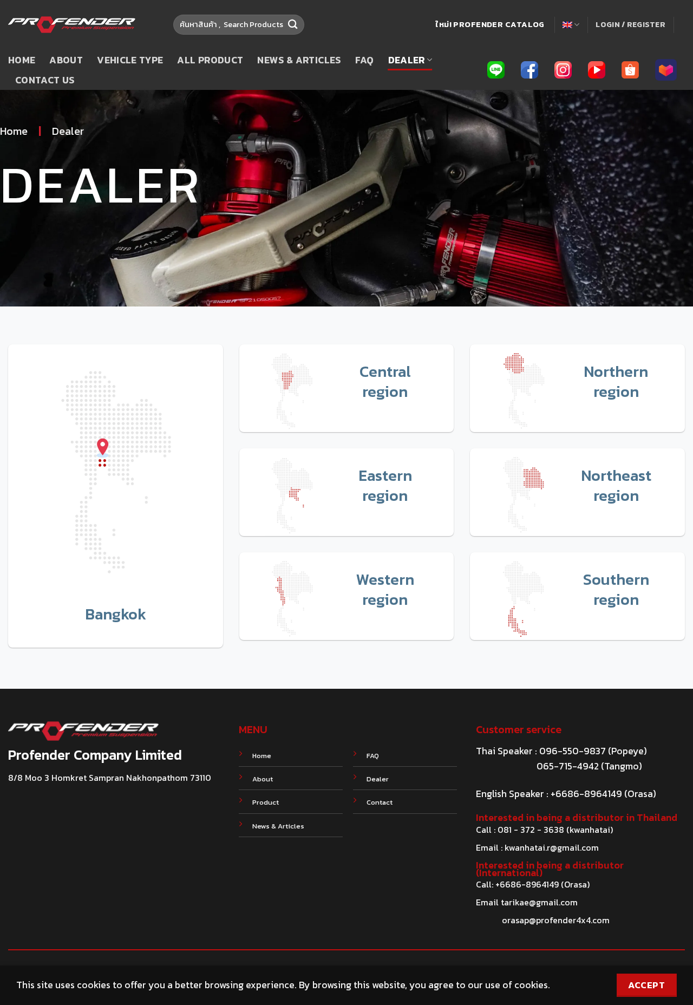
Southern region (616, 589)
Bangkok (115, 614)
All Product (210, 60)
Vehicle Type (130, 60)
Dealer (406, 60)
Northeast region (616, 485)
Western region (385, 589)
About (66, 60)
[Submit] (293, 25)
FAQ (364, 60)
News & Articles (299, 60)
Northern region (616, 381)
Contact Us (45, 80)
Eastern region (385, 485)
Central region (385, 381)
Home (21, 60)
